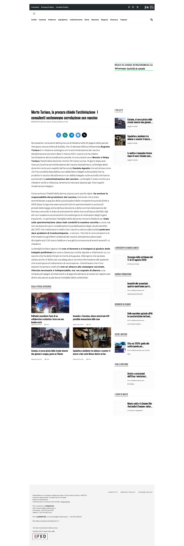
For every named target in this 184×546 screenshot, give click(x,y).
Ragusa (104, 20)
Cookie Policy (62, 7)
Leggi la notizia (132, 126)
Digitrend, (34, 324)
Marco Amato (134, 264)
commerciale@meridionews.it (57, 517)
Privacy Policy (47, 7)
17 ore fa (81, 359)
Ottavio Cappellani (136, 410)
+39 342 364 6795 (47, 510)
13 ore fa (81, 324)
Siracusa (114, 20)
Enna (87, 20)
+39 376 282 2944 (45, 512)
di (128, 264)
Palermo (52, 20)
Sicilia (34, 20)
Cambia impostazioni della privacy (45, 528)
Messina (95, 20)
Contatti (35, 7)
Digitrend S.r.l (54, 521)
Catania (42, 20)
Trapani (123, 20)
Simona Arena (46, 122)
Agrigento (63, 20)
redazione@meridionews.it (46, 508)
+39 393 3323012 (76, 517)
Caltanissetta (76, 20)
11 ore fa (39, 324)
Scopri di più (65, 502)
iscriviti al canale (136, 68)
